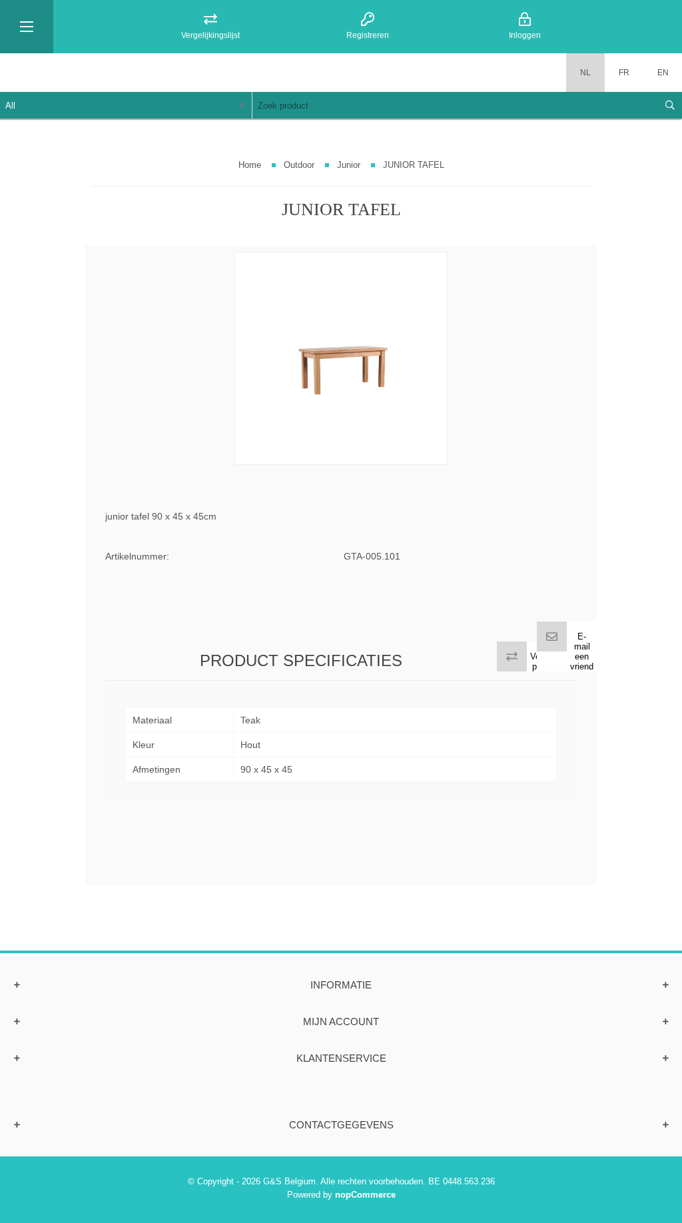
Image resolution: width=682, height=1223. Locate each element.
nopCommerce (365, 1195)
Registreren (367, 35)
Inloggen (525, 35)
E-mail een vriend (581, 651)
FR (624, 72)
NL (585, 72)
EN (663, 72)
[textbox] (453, 105)
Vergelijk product (546, 661)
